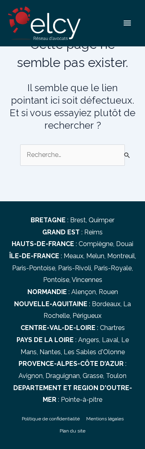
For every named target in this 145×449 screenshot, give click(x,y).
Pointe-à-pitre (81, 399)
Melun (95, 256)
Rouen (108, 292)
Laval (110, 340)
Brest (78, 220)
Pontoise (56, 280)
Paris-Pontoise (33, 268)
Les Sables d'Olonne (94, 352)
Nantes (50, 352)
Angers (88, 340)
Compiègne (96, 244)
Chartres (112, 328)
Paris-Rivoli (74, 268)
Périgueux (87, 316)
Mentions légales (105, 419)
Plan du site (72, 431)
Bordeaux (106, 304)
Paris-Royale (113, 268)
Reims (93, 232)
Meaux (73, 256)
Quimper (101, 220)
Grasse (93, 376)
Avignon (31, 376)
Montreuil (121, 256)
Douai (124, 244)
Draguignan (63, 376)
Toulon (116, 376)
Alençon (83, 292)
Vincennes (87, 280)
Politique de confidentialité (51, 419)
